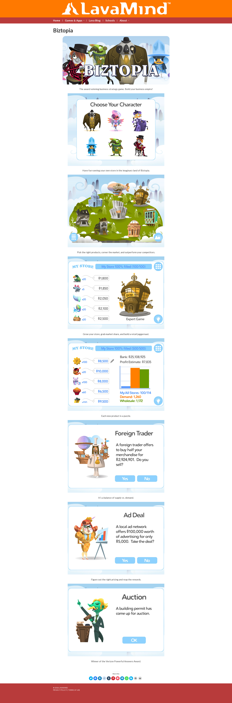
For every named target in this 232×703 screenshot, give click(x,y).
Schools (110, 20)
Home (56, 20)
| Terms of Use (73, 690)
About (123, 20)
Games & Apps (73, 20)
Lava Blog (95, 20)
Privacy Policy (60, 690)
